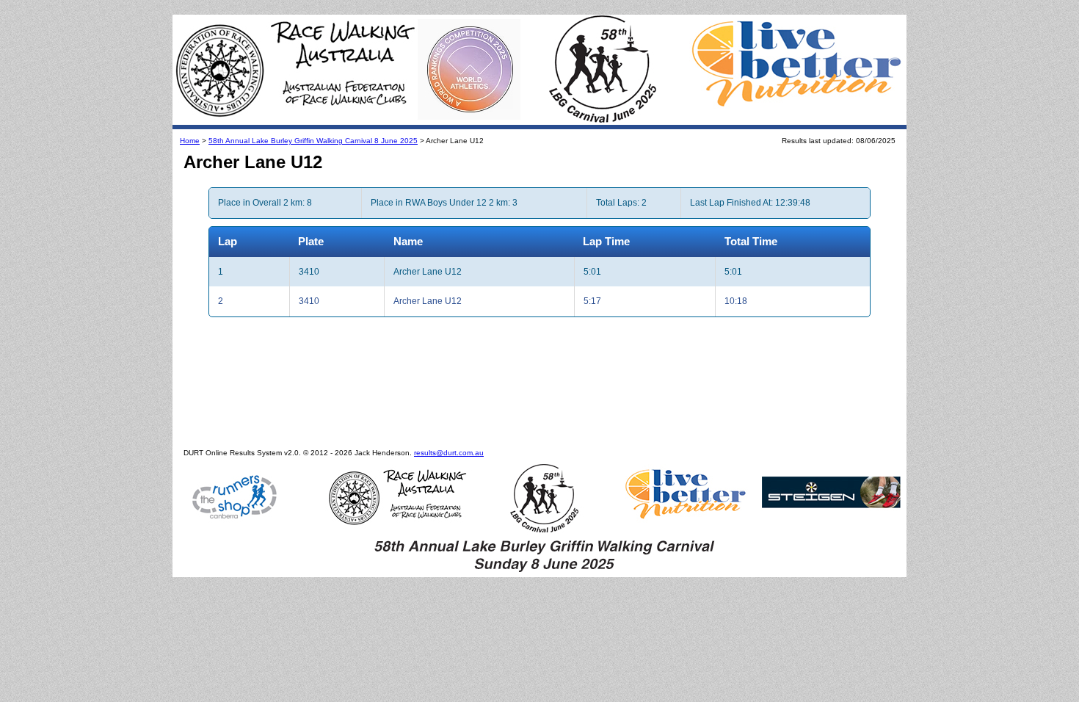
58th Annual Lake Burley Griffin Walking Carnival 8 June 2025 (313, 141)
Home (190, 141)
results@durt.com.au (449, 453)
